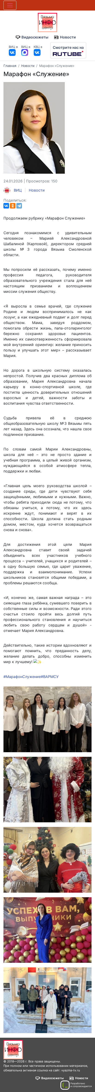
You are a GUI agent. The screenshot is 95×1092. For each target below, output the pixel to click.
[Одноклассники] (12, 206)
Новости (68, 37)
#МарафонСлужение (22, 676)
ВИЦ (17, 190)
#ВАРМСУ (50, 676)
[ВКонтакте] (6, 206)
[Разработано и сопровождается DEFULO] (76, 1085)
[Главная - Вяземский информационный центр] (47, 22)
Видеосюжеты (34, 37)
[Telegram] (19, 206)
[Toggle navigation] (9, 5)
